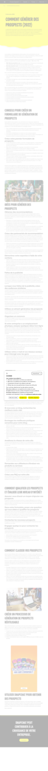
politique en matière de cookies (33, 394)
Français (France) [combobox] (36, 373)
